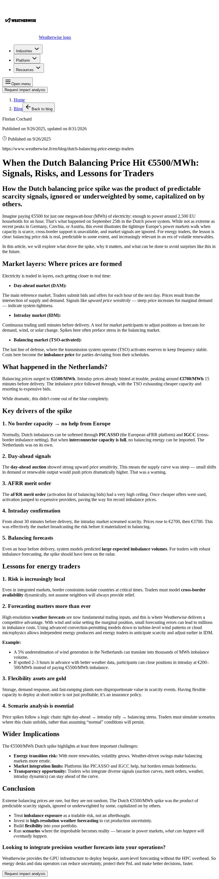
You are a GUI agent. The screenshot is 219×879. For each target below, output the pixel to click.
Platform (23, 60)
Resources (25, 70)
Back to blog (42, 109)
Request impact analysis (25, 90)
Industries (24, 51)
